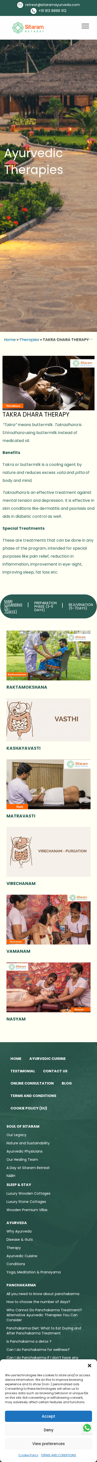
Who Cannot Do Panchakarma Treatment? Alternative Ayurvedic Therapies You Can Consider (44, 1315)
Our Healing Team (22, 1159)
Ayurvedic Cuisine (47, 1058)
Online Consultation (32, 1083)
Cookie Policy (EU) (28, 1108)
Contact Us (55, 1071)
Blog (67, 1083)
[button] (89, 1365)
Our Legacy (16, 1134)
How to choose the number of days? (38, 1301)
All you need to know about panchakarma (42, 1293)
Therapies (29, 340)
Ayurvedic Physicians (24, 1151)
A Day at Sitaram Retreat (28, 1167)
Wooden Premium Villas (27, 1209)
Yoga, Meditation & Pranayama (33, 1272)
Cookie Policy (28, 1455)
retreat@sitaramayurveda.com (52, 4)
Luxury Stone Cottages (26, 1201)
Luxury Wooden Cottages (28, 1193)
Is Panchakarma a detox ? (28, 1341)
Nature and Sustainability (28, 1143)
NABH (10, 1175)
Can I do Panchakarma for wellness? (38, 1349)
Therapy (13, 1247)
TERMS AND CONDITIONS (58, 1455)
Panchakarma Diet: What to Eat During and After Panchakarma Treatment (43, 1331)
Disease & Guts (19, 1239)
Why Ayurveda (19, 1231)
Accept (48, 1416)
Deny (48, 1430)
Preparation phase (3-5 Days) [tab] (45, 606)
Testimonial (22, 1071)
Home (10, 340)
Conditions (15, 1263)
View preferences (48, 1443)
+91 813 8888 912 (52, 10)
